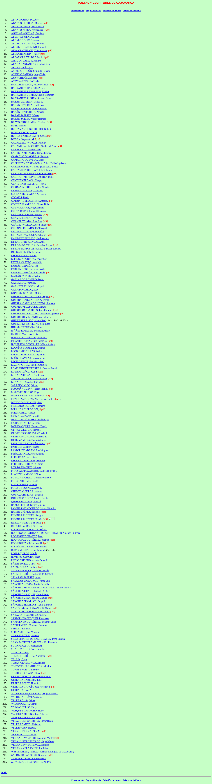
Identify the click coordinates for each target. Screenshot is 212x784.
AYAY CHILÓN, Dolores (24, 77)
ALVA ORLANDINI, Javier (25, 54)
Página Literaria (93, 10)
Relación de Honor (112, 10)
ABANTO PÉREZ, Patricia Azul (27, 30)
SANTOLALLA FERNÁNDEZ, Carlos (31, 608)
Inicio (4, 772)
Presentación (77, 10)
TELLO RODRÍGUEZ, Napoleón (28, 656)
